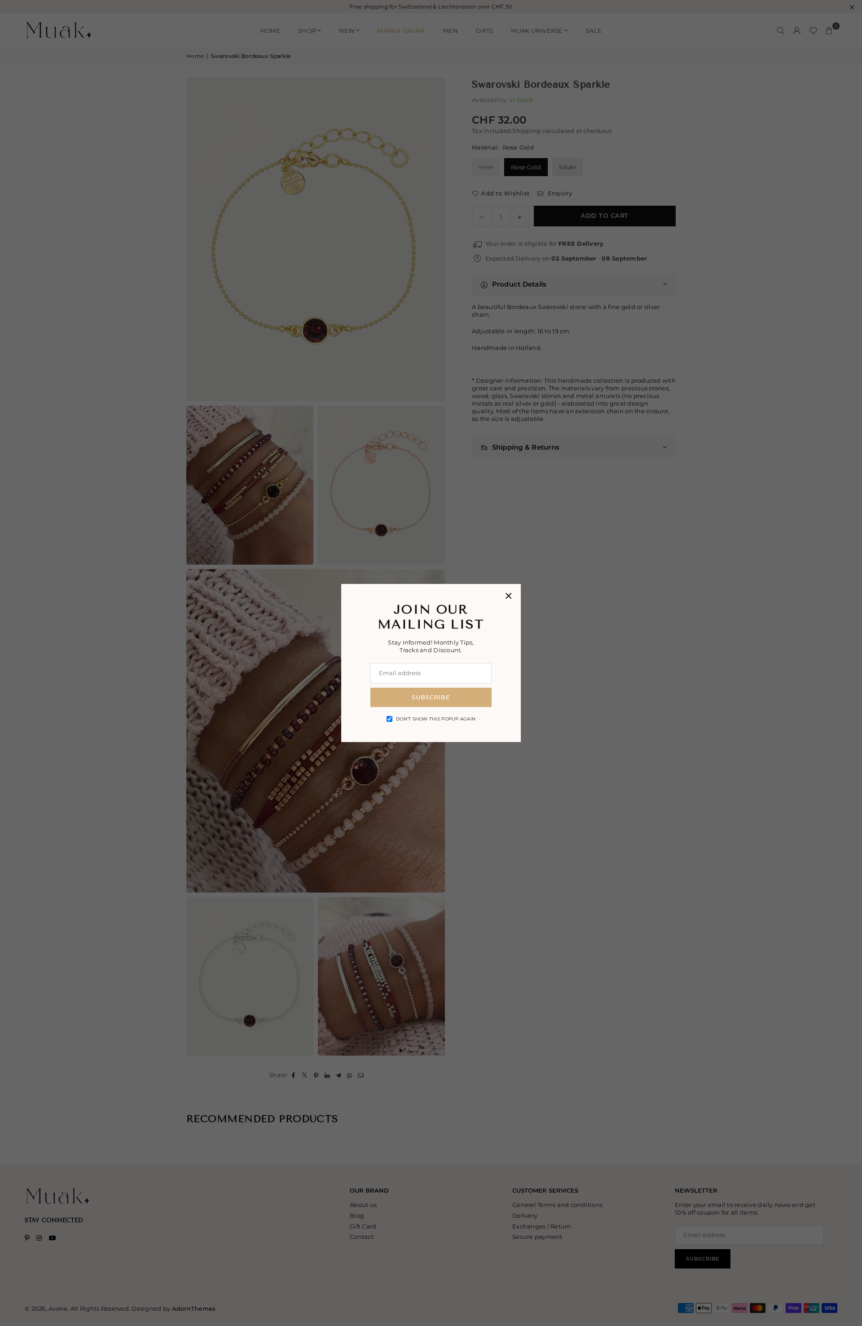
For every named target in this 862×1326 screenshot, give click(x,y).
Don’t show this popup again (435, 719)
